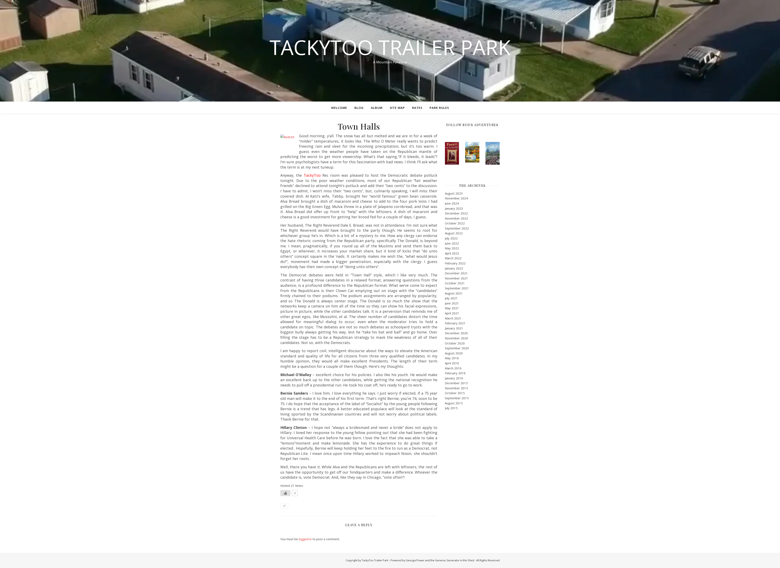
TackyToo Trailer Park (390, 47)
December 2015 (456, 383)
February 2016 (455, 373)
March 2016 (453, 368)
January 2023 (454, 208)
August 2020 (454, 353)
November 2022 (456, 218)
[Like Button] (285, 493)
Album (376, 108)
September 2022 (457, 228)
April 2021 (452, 313)
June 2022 (452, 243)
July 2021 (451, 298)
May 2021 (452, 308)
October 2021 (455, 283)
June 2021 (452, 303)
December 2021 (456, 273)
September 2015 (457, 398)
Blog (359, 108)
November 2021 (456, 278)
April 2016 (452, 363)
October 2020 (455, 343)
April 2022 (452, 253)
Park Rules (439, 108)
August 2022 (454, 233)
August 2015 (454, 403)
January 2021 (454, 328)
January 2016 (454, 378)
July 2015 (451, 408)
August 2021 (454, 293)
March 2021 (453, 318)
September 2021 (457, 288)
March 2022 (453, 258)
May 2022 (452, 248)
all (284, 505)
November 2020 (456, 338)
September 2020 (457, 348)
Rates (417, 108)
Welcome (339, 108)
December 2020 (456, 333)
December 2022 (456, 213)
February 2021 (455, 323)
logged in (305, 539)
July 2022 (451, 238)
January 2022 (454, 268)
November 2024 (456, 198)
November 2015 (456, 388)
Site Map (397, 108)
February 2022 (455, 263)
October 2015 (455, 393)
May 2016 (452, 358)
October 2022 (455, 223)
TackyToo (312, 175)
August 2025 (454, 193)
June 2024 (452, 203)
